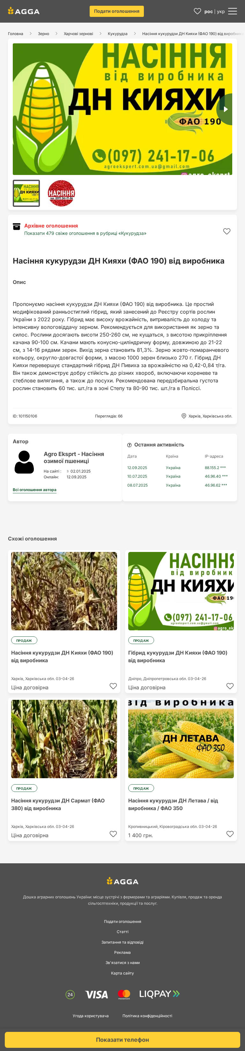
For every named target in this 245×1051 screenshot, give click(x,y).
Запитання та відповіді (122, 942)
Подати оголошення (116, 11)
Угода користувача (91, 1015)
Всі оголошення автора (34, 489)
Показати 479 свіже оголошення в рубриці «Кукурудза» (85, 233)
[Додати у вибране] (227, 231)
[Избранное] (197, 11)
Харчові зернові (78, 33)
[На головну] (24, 10)
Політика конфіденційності (147, 1015)
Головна (15, 33)
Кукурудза (118, 33)
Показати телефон (122, 1039)
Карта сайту (122, 973)
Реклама (122, 952)
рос (208, 11)
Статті (123, 931)
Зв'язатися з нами (123, 962)
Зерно (43, 33)
